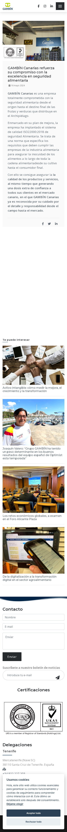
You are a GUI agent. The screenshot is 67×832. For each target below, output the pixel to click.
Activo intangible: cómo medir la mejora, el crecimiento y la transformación (32, 389)
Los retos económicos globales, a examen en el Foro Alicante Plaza (32, 517)
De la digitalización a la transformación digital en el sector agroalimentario (30, 578)
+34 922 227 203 (14, 774)
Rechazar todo (34, 821)
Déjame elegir (15, 803)
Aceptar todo (33, 813)
